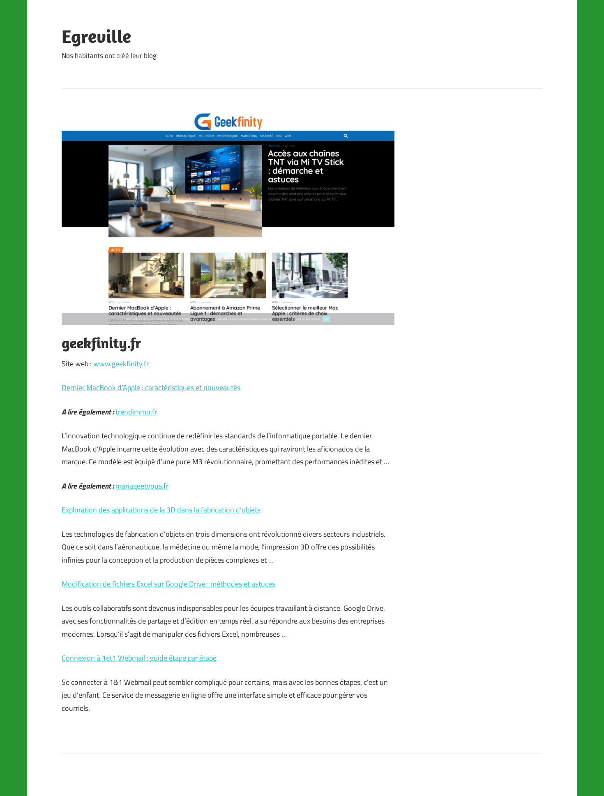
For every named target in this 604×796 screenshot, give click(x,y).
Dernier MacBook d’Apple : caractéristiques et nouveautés (151, 387)
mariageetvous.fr (141, 485)
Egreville (96, 36)
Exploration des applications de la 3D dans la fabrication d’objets (161, 509)
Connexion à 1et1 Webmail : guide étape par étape (139, 657)
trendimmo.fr (136, 411)
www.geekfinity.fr (121, 363)
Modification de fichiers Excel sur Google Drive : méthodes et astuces (168, 583)
